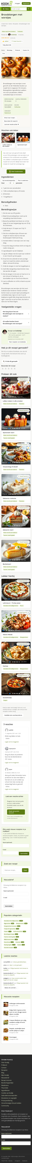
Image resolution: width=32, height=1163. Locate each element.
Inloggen (17, 3)
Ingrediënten (5, 1090)
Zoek (25, 870)
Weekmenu (5, 1085)
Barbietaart (7, 564)
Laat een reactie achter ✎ (11, 124)
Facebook (24, 1160)
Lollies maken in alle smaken (13, 401)
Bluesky (10, 1160)
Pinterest (17, 50)
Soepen (5, 700)
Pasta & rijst (8, 942)
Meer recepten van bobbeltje (17, 342)
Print (3, 53)
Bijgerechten (9, 923)
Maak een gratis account (14, 812)
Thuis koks (4, 1088)
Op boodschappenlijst (8, 180)
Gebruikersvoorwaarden (9, 1095)
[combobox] (19, 9)
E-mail (4, 849)
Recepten (15, 24)
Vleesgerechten (24, 637)
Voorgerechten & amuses (12, 926)
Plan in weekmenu (23, 180)
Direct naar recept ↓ (10, 118)
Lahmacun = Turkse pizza (11, 603)
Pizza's (21, 605)
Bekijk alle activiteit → (11, 988)
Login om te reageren (12, 742)
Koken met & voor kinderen (9, 31)
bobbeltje (18, 331)
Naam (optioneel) (7, 842)
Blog (2, 1073)
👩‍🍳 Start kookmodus (16, 171)
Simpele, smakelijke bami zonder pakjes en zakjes (17, 1029)
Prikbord (4, 1065)
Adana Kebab (7, 634)
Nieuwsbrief (5, 1078)
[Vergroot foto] (3, 76)
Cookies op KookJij (7, 1093)
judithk (11, 730)
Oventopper (13, 1037)
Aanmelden (24, 853)
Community (5, 1106)
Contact (3, 1068)
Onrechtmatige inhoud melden (11, 1103)
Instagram (17, 1160)
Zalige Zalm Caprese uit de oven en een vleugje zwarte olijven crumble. (17, 1012)
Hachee (5, 666)
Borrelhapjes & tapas (10, 934)
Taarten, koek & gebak (9, 438)
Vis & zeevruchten (19, 931)
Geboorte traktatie (9, 498)
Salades (20, 945)
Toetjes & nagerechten (11, 928)
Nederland (8, 113)
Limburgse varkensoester (17, 1003)
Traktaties (20, 31)
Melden (7, 738)
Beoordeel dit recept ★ (10, 121)
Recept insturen (6, 1080)
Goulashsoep (7, 697)
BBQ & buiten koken (10, 939)
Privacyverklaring (6, 1100)
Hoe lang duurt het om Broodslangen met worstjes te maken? (13, 314)
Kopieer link (26, 50)
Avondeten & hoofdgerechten (10, 605)
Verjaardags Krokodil (10, 467)
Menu (7, 9)
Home (10, 24)
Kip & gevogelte (9, 945)
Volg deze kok (7, 45)
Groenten (20, 942)
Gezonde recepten (10, 947)
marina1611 (12, 748)
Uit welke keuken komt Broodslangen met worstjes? (12, 322)
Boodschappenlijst (7, 1083)
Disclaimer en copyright (9, 1098)
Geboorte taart (8, 530)
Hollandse (17, 107)
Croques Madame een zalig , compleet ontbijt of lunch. (18, 1021)
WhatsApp (9, 50)
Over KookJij (5, 1062)
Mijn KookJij (5, 1075)
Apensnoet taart (8, 432)
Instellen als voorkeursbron (13, 715)
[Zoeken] (29, 9)
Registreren (26, 3)
